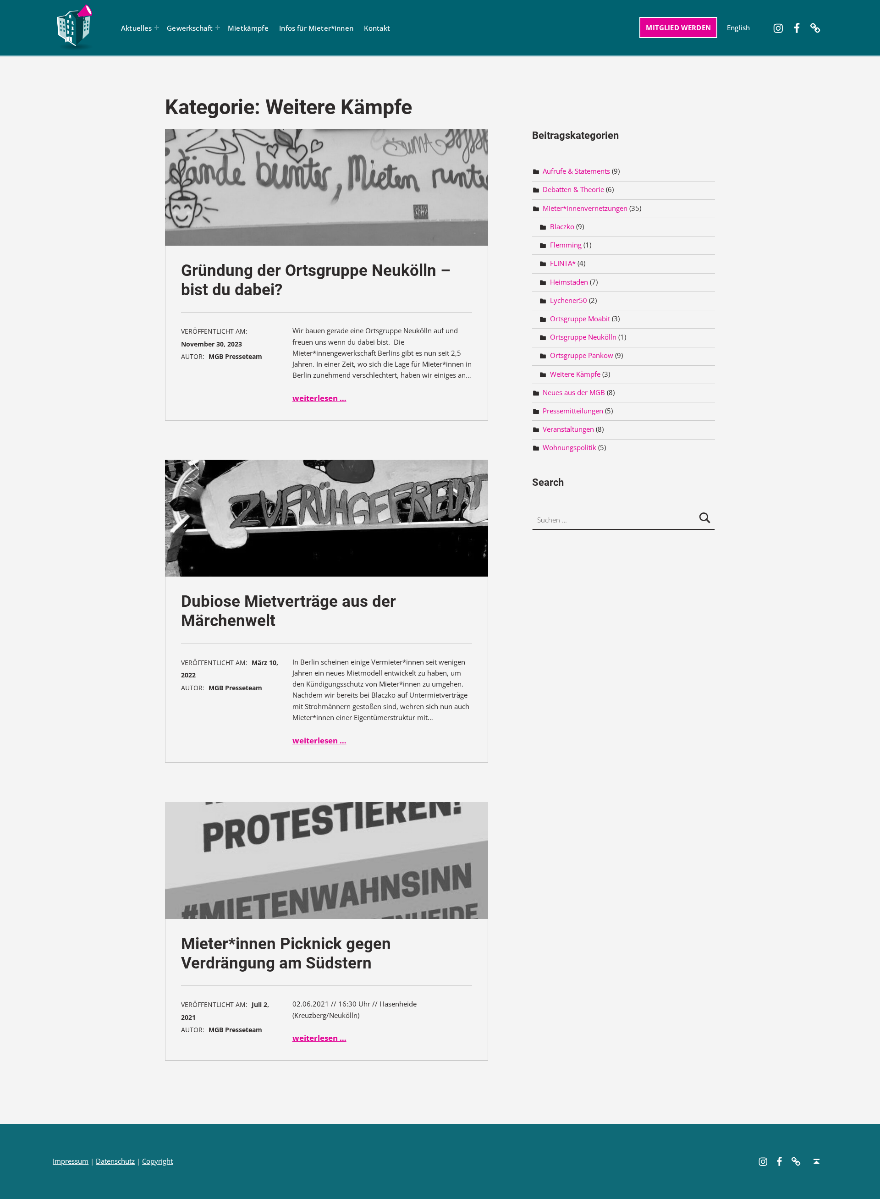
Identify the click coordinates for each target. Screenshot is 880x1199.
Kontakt (377, 28)
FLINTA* (563, 263)
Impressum (70, 1161)
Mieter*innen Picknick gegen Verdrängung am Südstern (286, 954)
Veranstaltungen (568, 429)
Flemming (566, 245)
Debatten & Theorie (573, 189)
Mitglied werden (678, 27)
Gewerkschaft (190, 28)
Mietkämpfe (248, 28)
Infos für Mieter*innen (316, 28)
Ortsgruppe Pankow (581, 355)
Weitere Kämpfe (575, 374)
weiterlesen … (319, 398)
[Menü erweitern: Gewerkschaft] (217, 27)
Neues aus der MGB (574, 392)
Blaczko (562, 226)
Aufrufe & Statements (576, 171)
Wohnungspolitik (569, 447)
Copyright (157, 1161)
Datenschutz (115, 1161)
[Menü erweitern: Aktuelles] (156, 27)
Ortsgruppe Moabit (580, 319)
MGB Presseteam (235, 356)
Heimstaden (569, 281)
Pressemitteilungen (573, 411)
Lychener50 (568, 300)
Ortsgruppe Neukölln (583, 337)
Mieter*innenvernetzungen (585, 208)
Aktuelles (136, 28)
